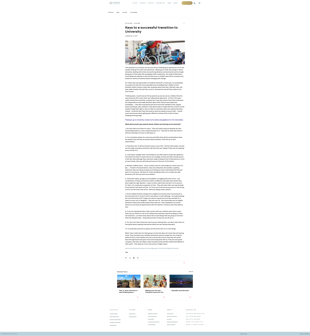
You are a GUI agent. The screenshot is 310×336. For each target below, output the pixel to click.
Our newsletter (151, 324)
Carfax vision (170, 313)
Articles (124, 12)
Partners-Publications (172, 321)
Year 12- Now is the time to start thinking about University (128, 291)
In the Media (133, 12)
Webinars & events (152, 313)
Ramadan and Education (180, 290)
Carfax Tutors (132, 313)
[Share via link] (138, 258)
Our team (169, 319)
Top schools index (152, 316)
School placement (114, 316)
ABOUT (176, 3)
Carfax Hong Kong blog (153, 321)
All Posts (110, 12)
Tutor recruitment (171, 324)
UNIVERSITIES (160, 3)
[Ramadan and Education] (181, 281)
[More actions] (184, 23)
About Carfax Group (172, 316)
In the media (151, 319)
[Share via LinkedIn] (134, 258)
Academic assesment (115, 322)
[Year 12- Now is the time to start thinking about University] (128, 281)
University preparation (115, 319)
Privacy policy (243, 333)
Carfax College (113, 313)
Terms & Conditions (304, 333)
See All (191, 271)
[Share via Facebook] (126, 258)
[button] (199, 3)
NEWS (169, 3)
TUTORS (134, 3)
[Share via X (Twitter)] (130, 258)
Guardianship (113, 325)
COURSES (143, 3)
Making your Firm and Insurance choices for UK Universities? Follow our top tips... (154, 291)
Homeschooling (132, 316)
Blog (118, 12)
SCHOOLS (151, 3)
